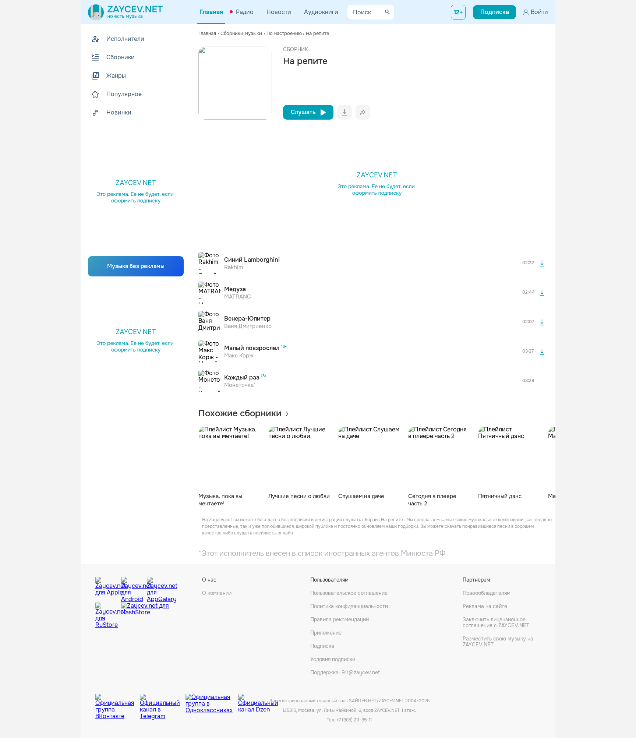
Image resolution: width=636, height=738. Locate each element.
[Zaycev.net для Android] (132, 588)
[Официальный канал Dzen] (258, 701)
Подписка (322, 646)
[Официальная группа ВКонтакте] (117, 701)
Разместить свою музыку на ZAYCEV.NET (498, 641)
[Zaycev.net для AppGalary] (158, 588)
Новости (278, 12)
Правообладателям (486, 593)
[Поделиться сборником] (363, 112)
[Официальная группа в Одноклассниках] (212, 701)
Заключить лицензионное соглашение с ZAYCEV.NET (496, 622)
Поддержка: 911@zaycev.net (345, 672)
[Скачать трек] (542, 263)
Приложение (326, 633)
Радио (245, 12)
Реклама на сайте (485, 606)
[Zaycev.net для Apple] (106, 588)
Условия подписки (332, 659)
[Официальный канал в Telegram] (163, 701)
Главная (211, 12)
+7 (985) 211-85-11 (354, 720)
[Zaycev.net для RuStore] (106, 616)
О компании (217, 593)
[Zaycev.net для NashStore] (145, 616)
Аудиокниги (321, 12)
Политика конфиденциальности (349, 606)
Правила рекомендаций (339, 619)
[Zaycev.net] (125, 12)
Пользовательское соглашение (349, 593)
